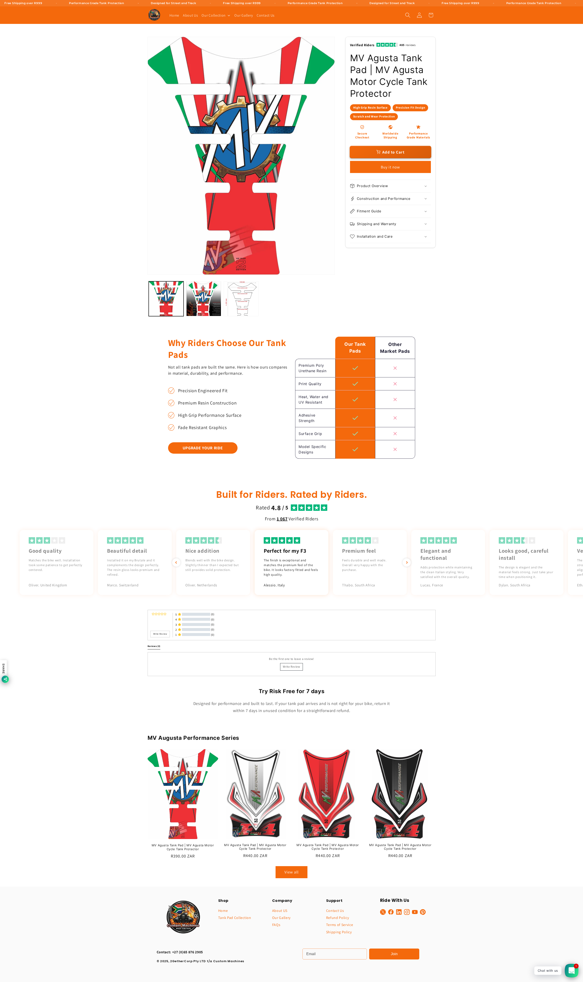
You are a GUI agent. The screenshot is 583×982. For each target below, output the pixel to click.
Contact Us (335, 910)
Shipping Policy (339, 932)
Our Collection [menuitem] (214, 15)
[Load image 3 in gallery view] (241, 298)
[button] (408, 15)
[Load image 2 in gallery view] (203, 298)
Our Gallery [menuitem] (243, 15)
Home (223, 910)
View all (291, 872)
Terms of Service (339, 924)
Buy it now (390, 167)
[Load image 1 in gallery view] (166, 298)
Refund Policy (337, 917)
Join (394, 954)
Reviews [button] (154, 646)
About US (280, 910)
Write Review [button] (160, 633)
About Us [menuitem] (190, 15)
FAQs (276, 924)
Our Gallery (281, 917)
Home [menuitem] (174, 15)
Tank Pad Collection (234, 917)
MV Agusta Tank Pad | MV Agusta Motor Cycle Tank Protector (183, 847)
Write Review (291, 667)
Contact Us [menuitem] (266, 15)
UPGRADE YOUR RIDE (203, 447)
